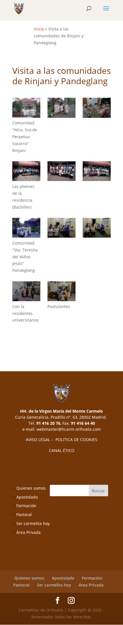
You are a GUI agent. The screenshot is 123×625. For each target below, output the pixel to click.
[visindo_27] (97, 229)
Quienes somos (31, 488)
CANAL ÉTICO (61, 450)
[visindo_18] (61, 109)
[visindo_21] (26, 172)
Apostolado (27, 497)
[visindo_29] (61, 292)
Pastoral (24, 514)
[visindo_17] (26, 109)
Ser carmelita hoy (33, 523)
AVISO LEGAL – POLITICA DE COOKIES (61, 439)
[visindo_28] (26, 292)
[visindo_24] (26, 229)
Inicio (39, 29)
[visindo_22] (61, 172)
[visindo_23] (97, 172)
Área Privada (28, 532)
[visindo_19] (97, 109)
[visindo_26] (61, 229)
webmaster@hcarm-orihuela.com (69, 429)
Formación (26, 505)
